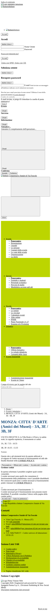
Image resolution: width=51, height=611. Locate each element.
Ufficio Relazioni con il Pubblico (19, 556)
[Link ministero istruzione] (12, 4)
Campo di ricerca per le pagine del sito (16, 384)
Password (28, 49)
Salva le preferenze (20, 499)
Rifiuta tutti (21, 465)
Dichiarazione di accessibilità (17, 558)
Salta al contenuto (8, 2)
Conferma (13, 173)
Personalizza (6, 465)
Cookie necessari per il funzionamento (16, 490)
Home (8, 409)
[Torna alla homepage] (25, 176)
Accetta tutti (39, 465)
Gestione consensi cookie (16, 565)
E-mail (27, 85)
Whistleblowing (12, 562)
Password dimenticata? (10, 54)
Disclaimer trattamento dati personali (15, 590)
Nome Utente (29, 47)
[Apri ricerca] (30, 187)
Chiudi (4, 111)
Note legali (10, 551)
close (4, 218)
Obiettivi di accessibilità (15, 560)
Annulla (4, 173)
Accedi (4, 34)
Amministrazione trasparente (17, 567)
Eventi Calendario (13, 411)
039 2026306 (14, 522)
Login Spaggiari (19, 94)
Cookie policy (11, 549)
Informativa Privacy (13, 553)
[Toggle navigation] (20, 206)
